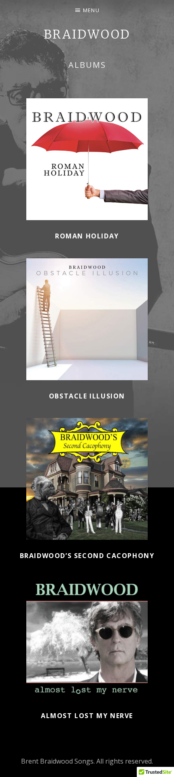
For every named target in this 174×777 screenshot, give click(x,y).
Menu (91, 10)
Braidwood (87, 34)
